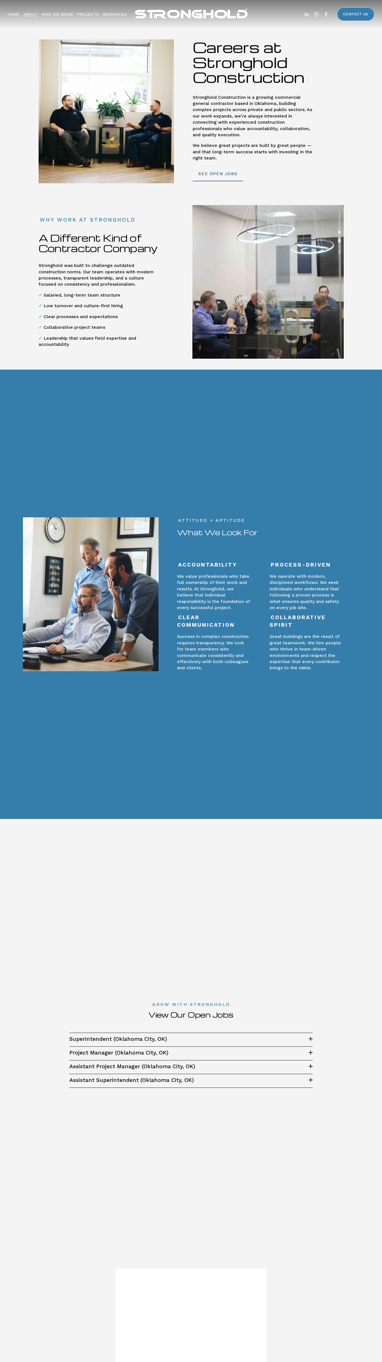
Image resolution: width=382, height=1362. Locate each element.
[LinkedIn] (306, 14)
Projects (88, 14)
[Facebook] (326, 14)
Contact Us (355, 14)
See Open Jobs (217, 173)
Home (13, 14)
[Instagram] (316, 14)
